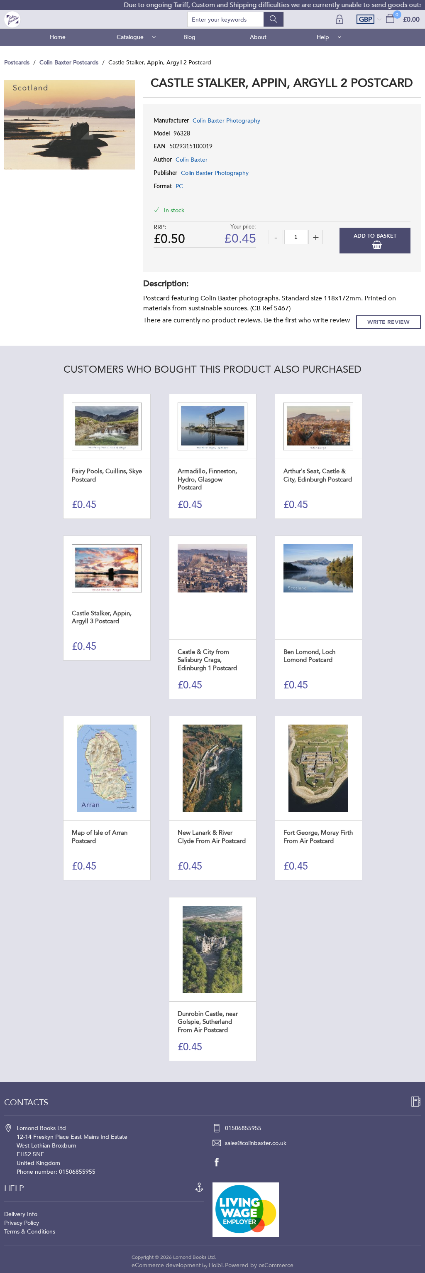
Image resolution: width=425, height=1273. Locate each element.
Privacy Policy (21, 1223)
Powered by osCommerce (259, 1265)
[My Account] (340, 19)
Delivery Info (20, 1214)
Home (58, 37)
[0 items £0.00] (390, 18)
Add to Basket (375, 236)
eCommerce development (166, 1265)
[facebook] (220, 1162)
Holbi (215, 1265)
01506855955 (243, 1128)
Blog (189, 37)
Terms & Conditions (29, 1232)
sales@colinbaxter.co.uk (255, 1143)
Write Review (388, 322)
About (258, 37)
